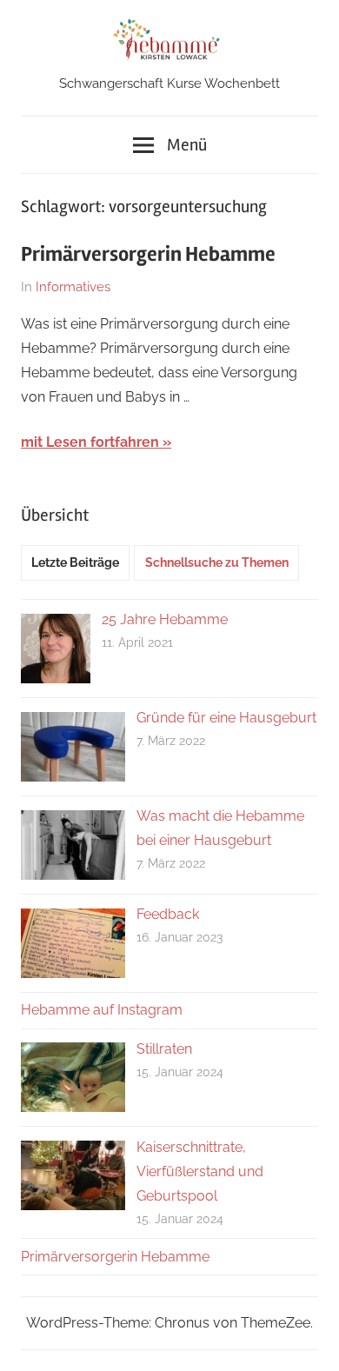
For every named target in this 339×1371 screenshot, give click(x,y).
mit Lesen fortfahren (90, 442)
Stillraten (164, 1049)
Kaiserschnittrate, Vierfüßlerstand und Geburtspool (199, 1171)
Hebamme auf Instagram (102, 1010)
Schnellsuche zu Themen (217, 562)
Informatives (73, 287)
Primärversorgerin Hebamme (148, 254)
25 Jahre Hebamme (165, 619)
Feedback (167, 914)
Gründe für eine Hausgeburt (226, 717)
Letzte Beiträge (75, 562)
